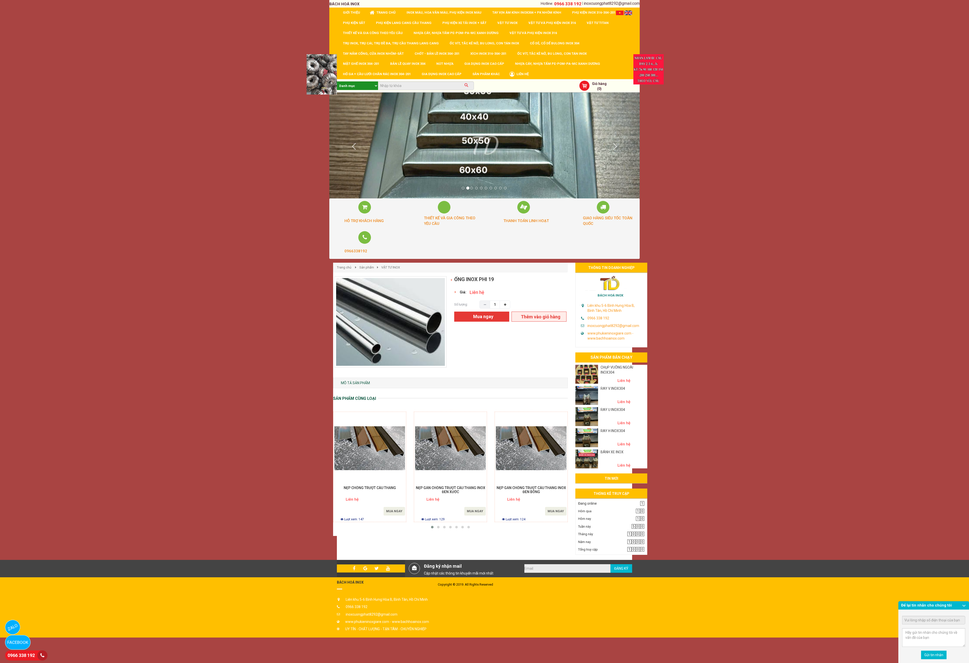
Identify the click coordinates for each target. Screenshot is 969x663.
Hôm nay (584, 519)
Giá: (463, 292)
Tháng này (585, 534)
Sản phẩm (366, 267)
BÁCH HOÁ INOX (610, 295)
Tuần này (584, 526)
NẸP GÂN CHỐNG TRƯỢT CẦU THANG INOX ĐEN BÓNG (531, 490)
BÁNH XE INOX (612, 452)
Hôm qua (584, 511)
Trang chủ (344, 267)
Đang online (587, 503)
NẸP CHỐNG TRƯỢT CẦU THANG (370, 488)
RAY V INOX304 (613, 388)
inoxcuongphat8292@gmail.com (612, 3)
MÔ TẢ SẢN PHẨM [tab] (355, 383)
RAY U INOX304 (613, 410)
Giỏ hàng (599, 84)
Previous (327, 327)
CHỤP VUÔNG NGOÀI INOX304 (617, 369)
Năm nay (584, 542)
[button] (352, 145)
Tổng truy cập (588, 549)
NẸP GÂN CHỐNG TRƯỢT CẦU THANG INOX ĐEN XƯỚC (450, 490)
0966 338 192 (567, 3)
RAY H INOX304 (613, 431)
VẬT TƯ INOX (390, 267)
